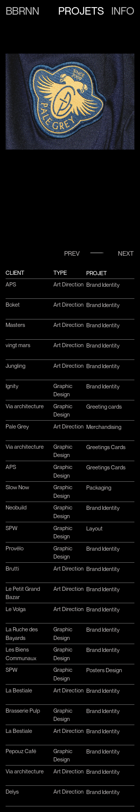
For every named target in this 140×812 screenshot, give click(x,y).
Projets (81, 11)
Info (122, 11)
